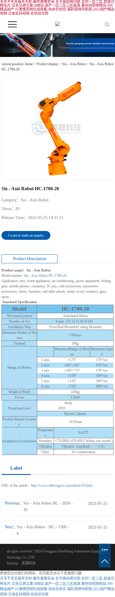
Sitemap (12, 563)
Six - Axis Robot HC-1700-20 (45, 276)
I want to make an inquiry (26, 235)
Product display (47, 64)
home (29, 64)
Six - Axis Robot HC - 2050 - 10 (48, 506)
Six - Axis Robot (74, 64)
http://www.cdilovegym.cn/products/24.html (61, 485)
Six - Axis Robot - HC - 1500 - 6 (43, 530)
